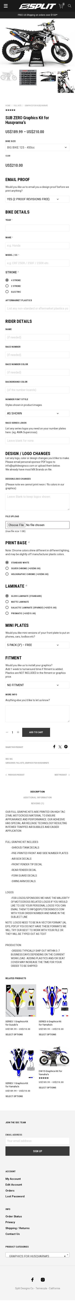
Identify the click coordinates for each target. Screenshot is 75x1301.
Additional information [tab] (37, 797)
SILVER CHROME (25, 568)
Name (8, 329)
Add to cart (36, 732)
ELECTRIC (16, 291)
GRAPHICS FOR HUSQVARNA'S (36, 106)
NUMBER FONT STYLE (16, 399)
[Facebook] (55, 747)
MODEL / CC (12, 255)
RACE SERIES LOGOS (16, 422)
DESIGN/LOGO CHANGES (18, 478)
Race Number (12, 346)
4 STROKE (16, 280)
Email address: (13, 1134)
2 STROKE (16, 286)
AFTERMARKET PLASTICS (18, 300)
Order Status (13, 1216)
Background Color (16, 381)
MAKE (9, 237)
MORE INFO (11, 694)
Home (7, 106)
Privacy (10, 1222)
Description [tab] (37, 791)
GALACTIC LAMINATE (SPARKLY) (33, 607)
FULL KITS (17, 106)
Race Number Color (16, 364)
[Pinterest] (67, 747)
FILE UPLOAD (12, 516)
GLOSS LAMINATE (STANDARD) (26, 596)
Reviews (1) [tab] (37, 803)
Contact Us (12, 1234)
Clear (7, 156)
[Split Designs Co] (37, 6)
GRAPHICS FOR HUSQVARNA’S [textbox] (36, 1256)
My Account (13, 1179)
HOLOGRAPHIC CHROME (29, 574)
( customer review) (37, 110)
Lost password (15, 1196)
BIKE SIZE (10, 141)
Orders (9, 1190)
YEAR (8, 220)
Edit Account (13, 1184)
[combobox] (37, 1254)
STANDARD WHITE (20, 562)
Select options (14, 1034)
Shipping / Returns (17, 1228)
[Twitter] (61, 747)
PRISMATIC (23, 613)
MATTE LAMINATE (20, 601)
